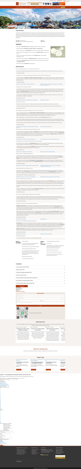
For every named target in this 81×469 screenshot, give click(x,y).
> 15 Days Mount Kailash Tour (20, 450)
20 (0, 407)
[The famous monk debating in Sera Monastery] (28, 151)
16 (0, 403)
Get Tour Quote (63, 7)
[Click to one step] (56, 464)
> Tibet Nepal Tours (33, 450)
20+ (0, 408)
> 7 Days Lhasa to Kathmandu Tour (21, 451)
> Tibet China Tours (33, 451)
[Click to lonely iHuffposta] (47, 463)
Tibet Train (42, 7)
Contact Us (51, 0)
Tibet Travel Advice (53, 7)
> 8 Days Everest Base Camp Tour (21, 449)
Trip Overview (18, 287)
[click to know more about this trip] (23, 360)
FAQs (55, 0)
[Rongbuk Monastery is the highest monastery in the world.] (52, 176)
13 (0, 401)
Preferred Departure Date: (4, 379)
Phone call (1, 442)
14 (0, 402)
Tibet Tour (26, 7)
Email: (1, 433)
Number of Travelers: (3, 387)
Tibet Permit (47, 7)
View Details (19, 369)
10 (0, 398)
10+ (0, 422)
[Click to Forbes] (41, 463)
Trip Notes (18, 290)
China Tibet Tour (31, 7)
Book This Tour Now (20, 291)
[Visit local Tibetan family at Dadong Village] (52, 151)
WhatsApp (1, 441)
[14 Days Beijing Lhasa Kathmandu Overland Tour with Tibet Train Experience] (57, 52)
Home (17, 7)
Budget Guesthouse (3, 386)
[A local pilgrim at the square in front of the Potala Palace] (28, 139)
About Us (58, 7)
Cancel (4, 445)
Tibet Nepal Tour (37, 7)
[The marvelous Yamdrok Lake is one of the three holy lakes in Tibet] (28, 165)
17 (0, 404)
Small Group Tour (20, 7)
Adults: (8, 387)
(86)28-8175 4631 (59, 0)
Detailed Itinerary (19, 288)
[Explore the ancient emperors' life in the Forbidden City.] (28, 84)
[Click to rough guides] (60, 464)
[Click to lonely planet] (30, 463)
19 (0, 406)
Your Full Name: (2, 432)
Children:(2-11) (1, 410)
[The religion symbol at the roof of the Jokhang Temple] (52, 139)
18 (0, 405)
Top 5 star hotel (2, 382)
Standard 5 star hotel (3, 383)
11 (0, 399)
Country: (1, 434)
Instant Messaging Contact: (4, 439)
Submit (1, 445)
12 (0, 400)
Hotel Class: (2, 380)
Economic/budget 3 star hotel (4, 385)
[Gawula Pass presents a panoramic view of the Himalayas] (28, 176)
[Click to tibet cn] (63, 464)
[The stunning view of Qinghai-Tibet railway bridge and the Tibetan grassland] (28, 127)
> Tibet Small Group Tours (34, 449)
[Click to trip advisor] (36, 463)
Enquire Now (21, 286)
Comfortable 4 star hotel (4, 384)
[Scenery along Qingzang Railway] (52, 126)
